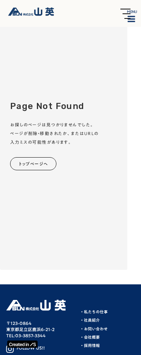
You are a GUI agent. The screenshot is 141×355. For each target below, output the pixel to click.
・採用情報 (90, 345)
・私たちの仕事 (94, 312)
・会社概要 (90, 337)
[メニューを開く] (125, 14)
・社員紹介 (90, 320)
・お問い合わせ (94, 329)
